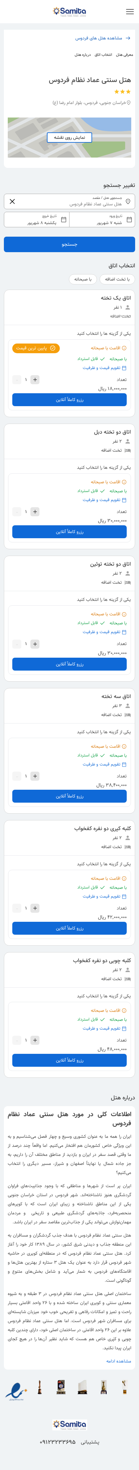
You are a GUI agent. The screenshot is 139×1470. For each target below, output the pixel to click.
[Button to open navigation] (130, 11)
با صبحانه (82, 279)
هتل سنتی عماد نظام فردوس (104, 1235)
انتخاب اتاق (103, 55)
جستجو (70, 244)
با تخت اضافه (117, 279)
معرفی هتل (124, 55)
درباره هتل (83, 55)
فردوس (61, 1194)
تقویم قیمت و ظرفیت (101, 368)
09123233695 (58, 1442)
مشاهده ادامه (118, 1361)
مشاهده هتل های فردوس (98, 38)
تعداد (122, 379)
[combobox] (69, 219)
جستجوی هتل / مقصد (107, 198)
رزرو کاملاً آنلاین (69, 399)
